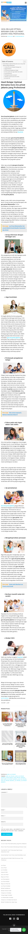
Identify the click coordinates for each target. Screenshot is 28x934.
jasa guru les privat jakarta (9, 779)
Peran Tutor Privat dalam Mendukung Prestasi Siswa (13, 847)
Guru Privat (4, 867)
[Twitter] (18, 918)
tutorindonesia (19, 36)
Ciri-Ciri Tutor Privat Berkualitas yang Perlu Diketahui (14, 843)
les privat (17, 780)
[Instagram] (14, 918)
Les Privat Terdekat (5, 886)
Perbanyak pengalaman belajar (11, 70)
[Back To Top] (14, 925)
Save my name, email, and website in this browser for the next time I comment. (13, 830)
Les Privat (3, 865)
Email (3, 815)
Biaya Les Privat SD (5, 883)
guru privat (9, 777)
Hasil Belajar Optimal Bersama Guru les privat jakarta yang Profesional (14, 64)
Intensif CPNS (4, 872)
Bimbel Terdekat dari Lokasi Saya (9, 902)
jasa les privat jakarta (7, 780)
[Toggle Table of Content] (23, 61)
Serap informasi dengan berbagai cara (13, 67)
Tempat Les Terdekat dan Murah (9, 899)
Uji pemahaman (8, 73)
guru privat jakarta (19, 777)
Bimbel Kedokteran (5, 888)
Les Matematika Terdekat (7, 897)
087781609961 (5, 698)
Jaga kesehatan (8, 68)
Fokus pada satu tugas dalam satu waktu (14, 71)
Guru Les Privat (11, 774)
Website (3, 821)
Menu (25, 2)
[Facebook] (10, 918)
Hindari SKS (7, 78)
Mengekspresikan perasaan (11, 75)
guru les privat (10, 776)
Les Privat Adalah (5, 881)
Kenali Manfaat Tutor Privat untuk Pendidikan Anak (13, 855)
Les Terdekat (4, 870)
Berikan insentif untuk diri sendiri (12, 76)
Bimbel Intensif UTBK (6, 890)
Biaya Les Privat (5, 877)
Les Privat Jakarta (5, 879)
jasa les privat (22, 779)
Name (3, 810)
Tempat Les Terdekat (6, 893)
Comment (4, 792)
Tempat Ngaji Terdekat (6, 895)
